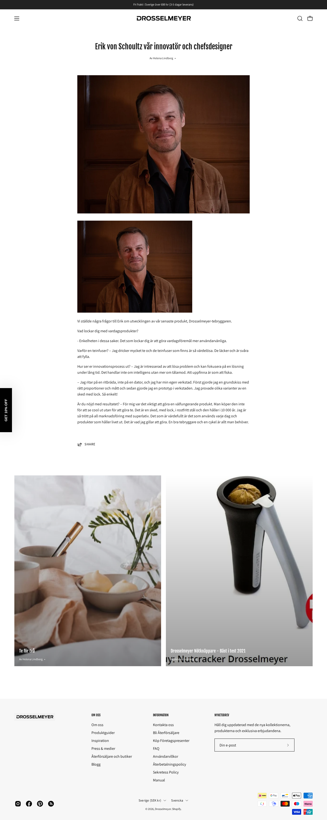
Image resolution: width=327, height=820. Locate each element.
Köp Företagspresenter (171, 740)
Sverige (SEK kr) (150, 800)
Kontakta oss (163, 724)
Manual (159, 780)
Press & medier (103, 748)
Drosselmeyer (163, 809)
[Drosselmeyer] (163, 18)
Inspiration (100, 740)
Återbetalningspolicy (169, 764)
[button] (300, 18)
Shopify (176, 809)
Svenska (177, 800)
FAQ (156, 748)
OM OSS (96, 715)
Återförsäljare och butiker (111, 756)
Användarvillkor (165, 756)
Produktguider (103, 732)
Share (90, 444)
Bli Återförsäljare (166, 732)
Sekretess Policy (166, 772)
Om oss (97, 724)
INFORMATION (161, 715)
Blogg (96, 764)
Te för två (27, 651)
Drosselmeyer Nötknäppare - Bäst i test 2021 (208, 651)
